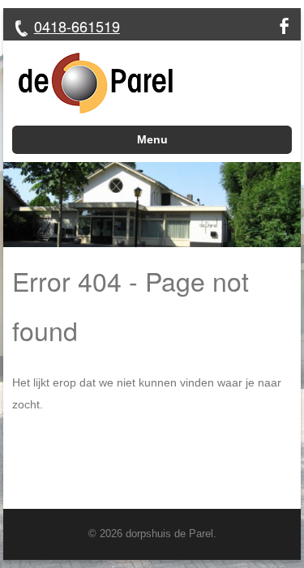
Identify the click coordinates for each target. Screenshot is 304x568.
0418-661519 (77, 25)
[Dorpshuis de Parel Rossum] (88, 83)
